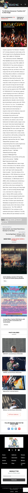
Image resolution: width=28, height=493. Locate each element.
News (5, 280)
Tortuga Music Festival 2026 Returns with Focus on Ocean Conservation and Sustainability (14, 321)
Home (3, 455)
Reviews (14, 460)
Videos (23, 457)
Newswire (18, 219)
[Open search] (21, 4)
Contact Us (23, 464)
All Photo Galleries (13, 414)
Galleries (14, 455)
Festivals (6, 324)
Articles (4, 457)
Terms (16, 491)
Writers (23, 460)
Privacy (12, 491)
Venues (23, 455)
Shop (13, 463)
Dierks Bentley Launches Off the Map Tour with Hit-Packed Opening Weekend (13, 277)
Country (12, 219)
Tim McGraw (4, 222)
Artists (7, 219)
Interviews (14, 457)
